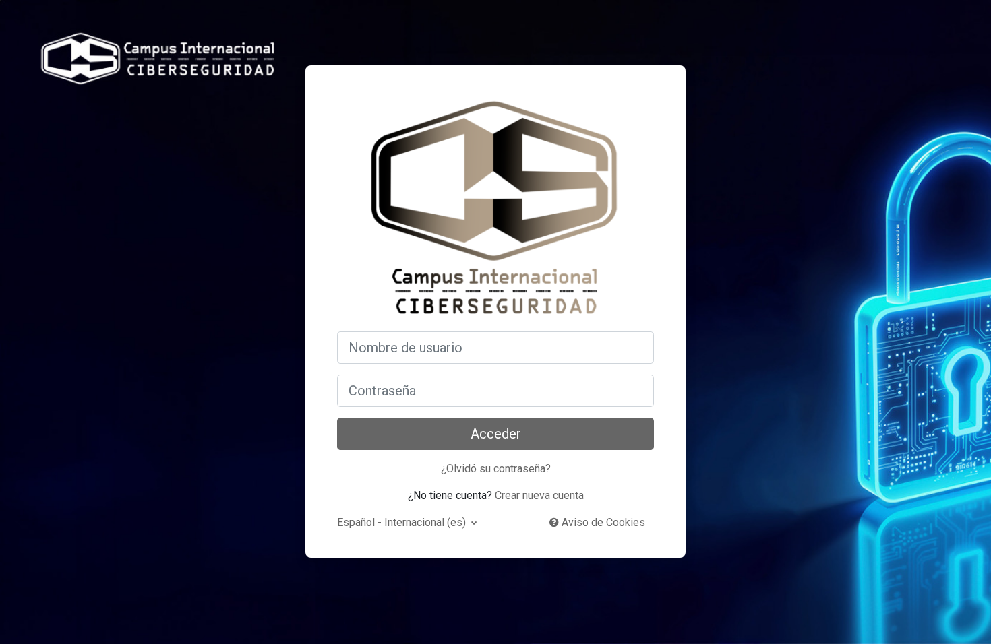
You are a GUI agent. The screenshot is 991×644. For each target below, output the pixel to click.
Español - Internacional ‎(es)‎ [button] (403, 522)
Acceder (496, 434)
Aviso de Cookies (602, 522)
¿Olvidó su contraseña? (496, 468)
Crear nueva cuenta (539, 495)
